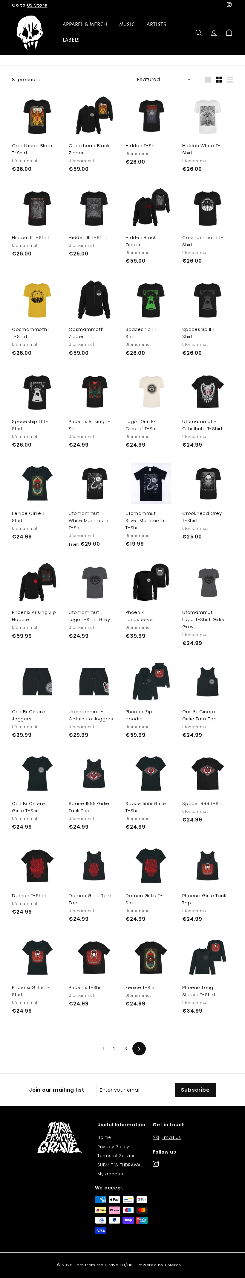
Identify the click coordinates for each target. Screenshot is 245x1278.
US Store (37, 5)
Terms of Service (116, 1156)
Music (127, 24)
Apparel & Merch (85, 24)
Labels (71, 40)
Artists (156, 24)
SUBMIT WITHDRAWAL (120, 1165)
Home (104, 1137)
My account (111, 1174)
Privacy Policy (113, 1147)
